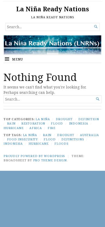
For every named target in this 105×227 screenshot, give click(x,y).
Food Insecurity (22, 139)
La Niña (43, 119)
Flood (57, 123)
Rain (11, 123)
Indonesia (78, 123)
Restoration (33, 123)
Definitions (72, 139)
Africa (35, 128)
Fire (51, 128)
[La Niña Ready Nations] (53, 44)
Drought (64, 119)
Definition (88, 119)
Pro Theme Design (50, 160)
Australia (89, 135)
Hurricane (14, 128)
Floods (61, 143)
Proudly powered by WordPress (34, 156)
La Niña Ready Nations (52, 9)
